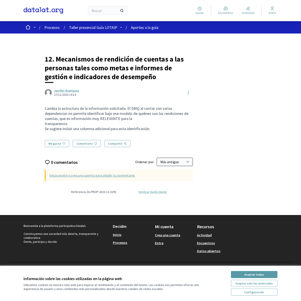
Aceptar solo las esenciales (254, 283)
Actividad (204, 235)
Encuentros (206, 243)
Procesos (52, 27)
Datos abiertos (208, 251)
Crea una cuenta (167, 235)
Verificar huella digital (152, 192)
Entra (159, 243)
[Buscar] (121, 10)
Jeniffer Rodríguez (66, 91)
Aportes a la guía (144, 27)
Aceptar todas (254, 275)
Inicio (117, 234)
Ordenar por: (145, 162)
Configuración (254, 292)
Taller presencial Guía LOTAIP (93, 27)
